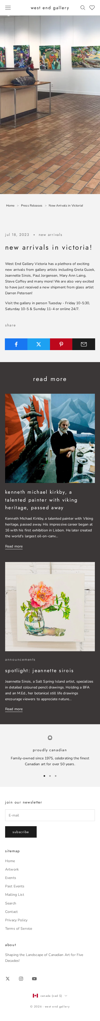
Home (10, 861)
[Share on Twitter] (39, 344)
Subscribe (21, 831)
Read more (14, 546)
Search (10, 903)
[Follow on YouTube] (34, 978)
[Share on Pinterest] (61, 344)
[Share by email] (84, 344)
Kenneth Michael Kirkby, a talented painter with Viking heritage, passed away (41, 499)
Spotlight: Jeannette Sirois (39, 670)
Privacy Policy (16, 920)
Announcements (20, 659)
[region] (50, 751)
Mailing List (14, 894)
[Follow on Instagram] (21, 978)
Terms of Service (18, 928)
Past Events (15, 886)
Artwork (12, 869)
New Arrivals (51, 234)
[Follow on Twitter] (7, 978)
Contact (11, 911)
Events (10, 877)
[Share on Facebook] (16, 344)
